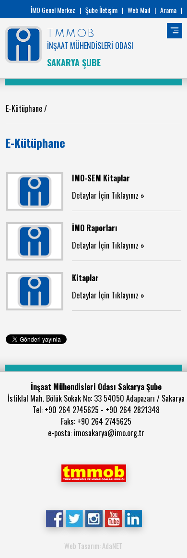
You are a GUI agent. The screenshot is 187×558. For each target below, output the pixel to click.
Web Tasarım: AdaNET (93, 545)
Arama (168, 10)
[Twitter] (74, 517)
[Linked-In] (133, 517)
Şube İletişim (101, 10)
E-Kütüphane (25, 108)
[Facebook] (54, 517)
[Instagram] (94, 517)
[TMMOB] (93, 472)
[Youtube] (113, 517)
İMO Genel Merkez (53, 10)
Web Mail (139, 10)
